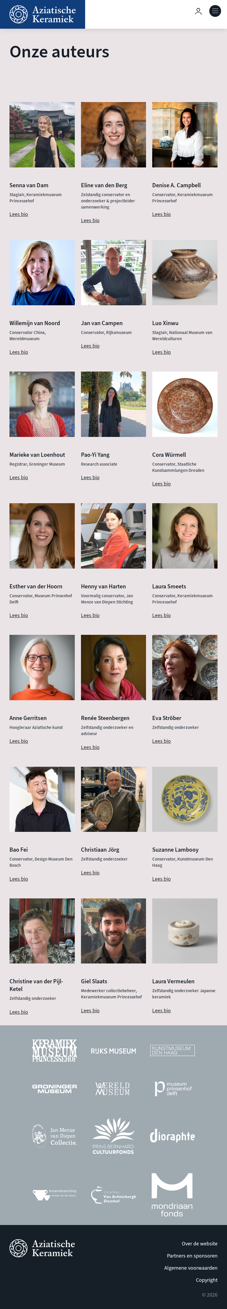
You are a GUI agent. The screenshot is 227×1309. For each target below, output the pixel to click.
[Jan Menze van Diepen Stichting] (54, 1137)
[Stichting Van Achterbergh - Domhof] (113, 1197)
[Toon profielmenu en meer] (198, 11)
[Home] (42, 14)
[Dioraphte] (172, 1137)
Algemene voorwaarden (191, 1268)
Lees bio (18, 214)
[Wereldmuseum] (113, 1090)
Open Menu (215, 11)
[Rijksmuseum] (113, 1052)
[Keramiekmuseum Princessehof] (54, 1052)
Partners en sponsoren (192, 1256)
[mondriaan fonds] (172, 1196)
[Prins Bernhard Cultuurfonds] (113, 1137)
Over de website (200, 1243)
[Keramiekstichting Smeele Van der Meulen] (54, 1196)
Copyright (207, 1280)
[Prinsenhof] (172, 1090)
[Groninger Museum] (54, 1090)
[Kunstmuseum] (172, 1052)
